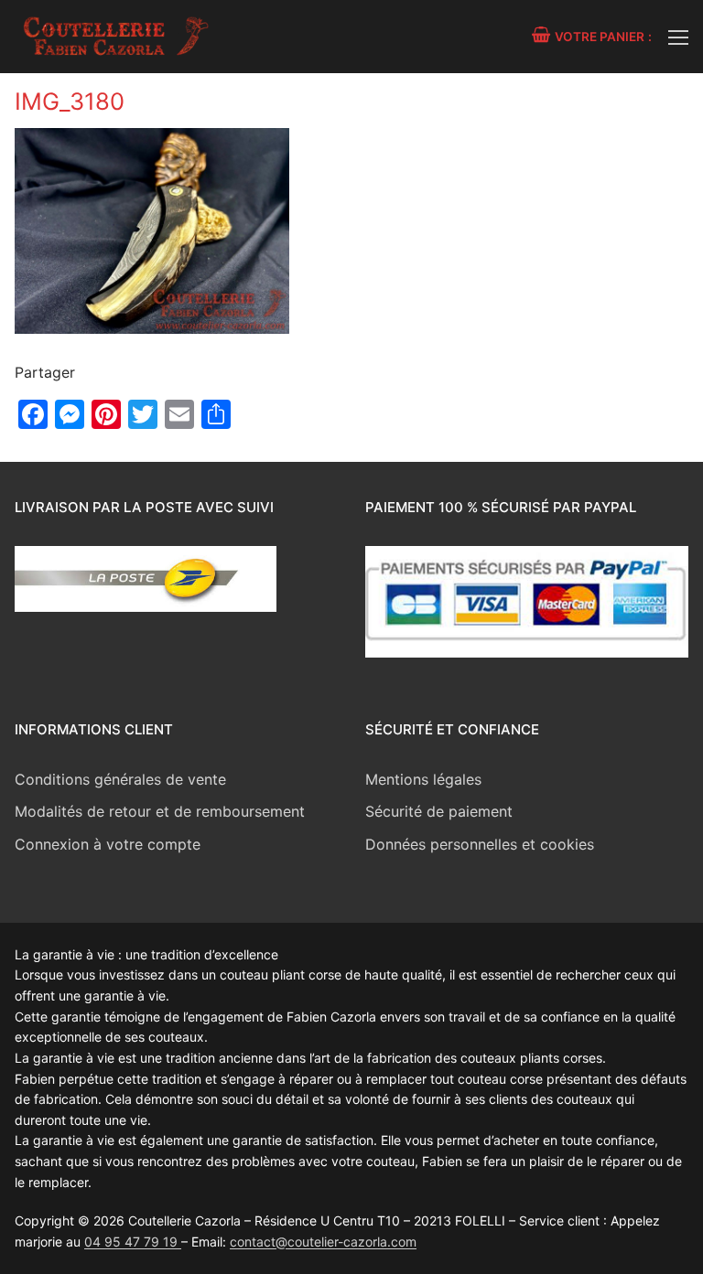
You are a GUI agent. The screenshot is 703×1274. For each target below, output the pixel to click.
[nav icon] (678, 36)
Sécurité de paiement (439, 811)
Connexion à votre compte (107, 844)
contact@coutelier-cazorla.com (323, 1241)
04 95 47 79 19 (132, 1241)
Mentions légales (423, 779)
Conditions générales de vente (120, 779)
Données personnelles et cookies (479, 844)
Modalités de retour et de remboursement (160, 811)
